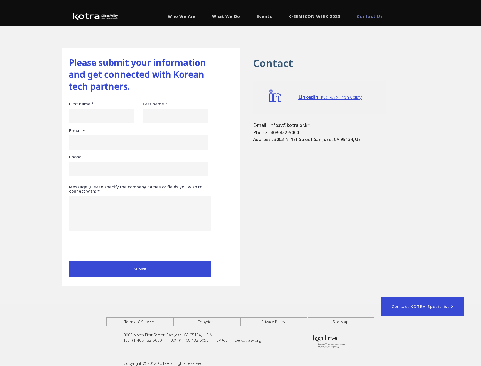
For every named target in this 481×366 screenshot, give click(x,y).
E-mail (75, 131)
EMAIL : (223, 340)
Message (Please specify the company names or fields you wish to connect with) (135, 189)
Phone (75, 157)
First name (79, 104)
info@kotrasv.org (245, 340)
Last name (153, 104)
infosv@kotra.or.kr (289, 125)
